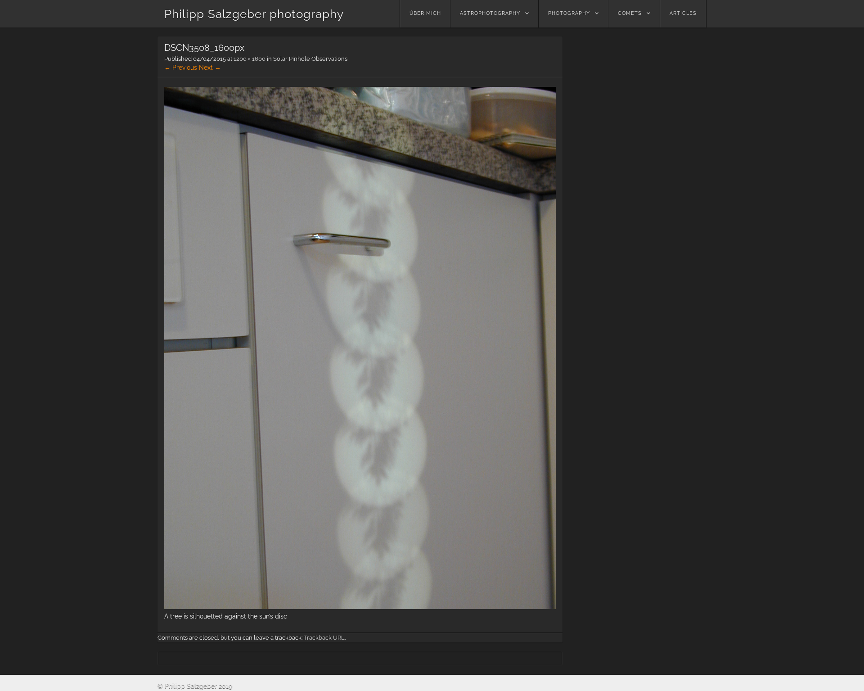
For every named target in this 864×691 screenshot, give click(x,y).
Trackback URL (324, 637)
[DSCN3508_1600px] (360, 606)
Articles (683, 13)
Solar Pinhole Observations (310, 58)
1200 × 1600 (250, 58)
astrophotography (490, 13)
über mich (425, 13)
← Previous (180, 67)
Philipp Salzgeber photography (254, 14)
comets (630, 13)
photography (569, 13)
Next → (210, 67)
